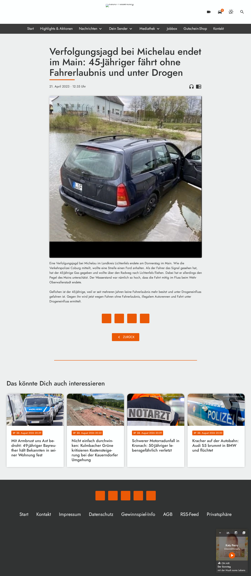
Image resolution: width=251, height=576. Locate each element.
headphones (191, 86)
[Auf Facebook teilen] (106, 318)
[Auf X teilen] (119, 318)
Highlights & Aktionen (56, 28)
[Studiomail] (34, 12)
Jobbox (172, 28)
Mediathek (147, 28)
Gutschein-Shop (195, 28)
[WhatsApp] (10, 12)
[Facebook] (18, 12)
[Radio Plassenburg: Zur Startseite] (125, 12)
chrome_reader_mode (198, 86)
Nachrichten (88, 28)
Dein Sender (118, 28)
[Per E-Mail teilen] (144, 318)
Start (30, 28)
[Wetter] (231, 12)
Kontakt (218, 28)
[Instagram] (26, 12)
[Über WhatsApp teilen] (132, 318)
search (242, 12)
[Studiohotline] (42, 12)
